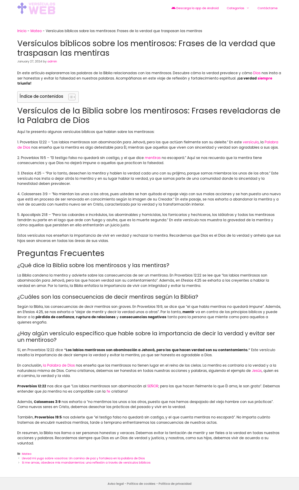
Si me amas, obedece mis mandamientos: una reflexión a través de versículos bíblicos (86, 463)
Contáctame (268, 8)
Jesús (257, 370)
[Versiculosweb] (36, 8)
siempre (265, 78)
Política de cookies (141, 483)
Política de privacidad (175, 483)
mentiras (153, 157)
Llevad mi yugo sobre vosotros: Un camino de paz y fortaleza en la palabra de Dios (83, 458)
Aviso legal (116, 483)
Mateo (36, 30)
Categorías (235, 8)
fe (108, 391)
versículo (251, 142)
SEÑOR (152, 386)
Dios (257, 73)
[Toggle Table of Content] (69, 97)
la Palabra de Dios (59, 365)
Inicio (21, 30)
